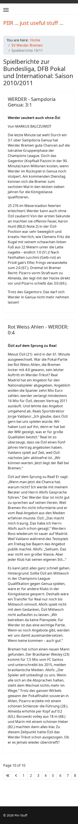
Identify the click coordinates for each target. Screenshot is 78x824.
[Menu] (6, 9)
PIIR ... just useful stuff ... (33, 22)
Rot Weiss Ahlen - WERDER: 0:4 (38, 329)
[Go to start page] (7, 775)
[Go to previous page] (16, 775)
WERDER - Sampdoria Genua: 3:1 (31, 102)
